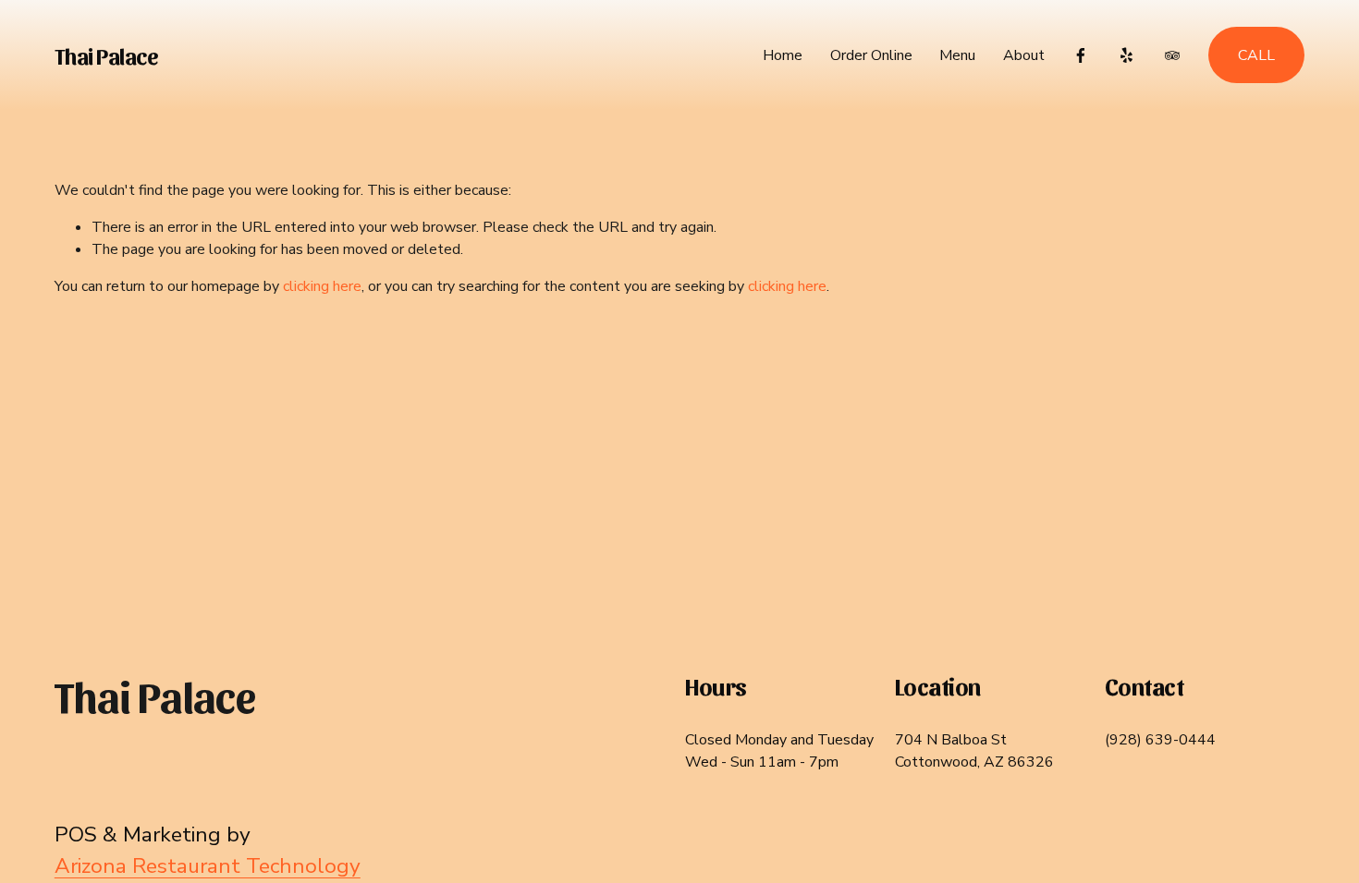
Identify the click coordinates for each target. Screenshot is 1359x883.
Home (782, 55)
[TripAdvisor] (1172, 55)
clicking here (322, 286)
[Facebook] (1080, 55)
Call (1256, 55)
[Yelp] (1126, 55)
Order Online (871, 55)
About (1024, 55)
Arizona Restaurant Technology (208, 866)
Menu (957, 55)
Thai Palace (107, 55)
